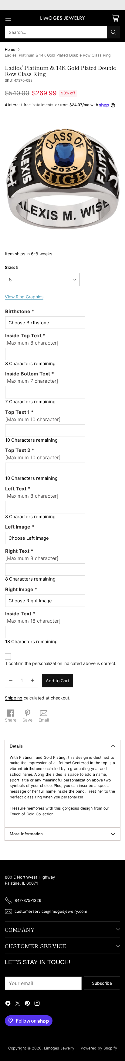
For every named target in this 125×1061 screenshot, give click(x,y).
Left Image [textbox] (19, 527)
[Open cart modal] (115, 18)
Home (10, 49)
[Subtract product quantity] (10, 680)
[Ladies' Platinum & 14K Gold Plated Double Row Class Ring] (62, 178)
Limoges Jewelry (59, 1048)
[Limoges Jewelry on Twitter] (17, 1004)
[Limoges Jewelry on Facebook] (8, 1004)
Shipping (13, 697)
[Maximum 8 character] (32, 339)
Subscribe (102, 983)
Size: (12, 267)
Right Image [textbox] (21, 589)
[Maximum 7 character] (31, 377)
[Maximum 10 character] (33, 415)
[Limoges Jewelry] (62, 18)
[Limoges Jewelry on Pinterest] (27, 1004)
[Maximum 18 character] (33, 617)
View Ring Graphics (24, 296)
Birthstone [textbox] (19, 311)
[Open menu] (8, 18)
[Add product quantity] (32, 680)
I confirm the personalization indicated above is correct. (61, 663)
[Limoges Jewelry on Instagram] (37, 1004)
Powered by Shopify (99, 1048)
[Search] (113, 32)
